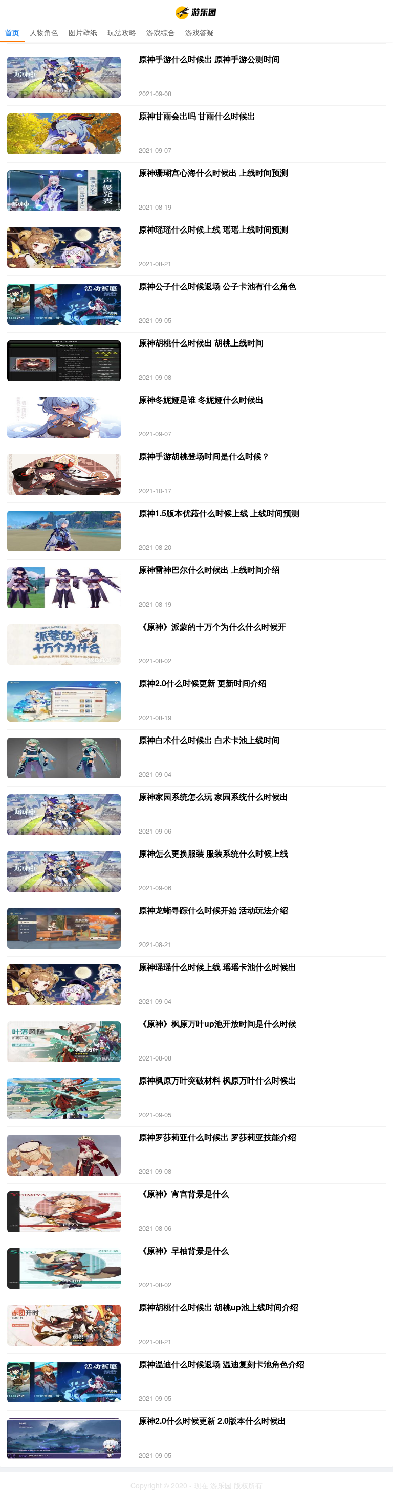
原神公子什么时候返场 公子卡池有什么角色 (217, 286)
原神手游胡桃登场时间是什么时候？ (204, 456)
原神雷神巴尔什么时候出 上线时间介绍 (209, 569)
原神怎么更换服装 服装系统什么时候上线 (213, 853)
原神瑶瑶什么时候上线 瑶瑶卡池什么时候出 (217, 967)
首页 (12, 32)
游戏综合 (160, 32)
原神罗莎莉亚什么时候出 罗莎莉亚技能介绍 (217, 1137)
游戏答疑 (199, 32)
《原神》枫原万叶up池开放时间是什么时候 (217, 1023)
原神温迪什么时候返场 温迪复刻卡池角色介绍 (221, 1364)
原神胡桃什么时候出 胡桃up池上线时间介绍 (218, 1307)
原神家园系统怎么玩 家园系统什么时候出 (213, 796)
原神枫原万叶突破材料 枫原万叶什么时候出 (217, 1080)
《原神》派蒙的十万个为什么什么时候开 (212, 626)
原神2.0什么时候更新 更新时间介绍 (203, 683)
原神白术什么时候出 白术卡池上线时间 (209, 740)
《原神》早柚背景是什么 (184, 1250)
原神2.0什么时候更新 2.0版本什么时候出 (212, 1420)
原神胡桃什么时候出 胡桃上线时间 (201, 343)
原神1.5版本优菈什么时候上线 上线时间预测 (219, 513)
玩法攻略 (121, 32)
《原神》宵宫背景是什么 (184, 1194)
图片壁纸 (83, 32)
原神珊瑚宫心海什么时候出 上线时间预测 (213, 172)
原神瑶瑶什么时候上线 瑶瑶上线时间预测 (213, 229)
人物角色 (44, 32)
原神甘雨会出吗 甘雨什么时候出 (197, 116)
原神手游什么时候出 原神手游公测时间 (209, 59)
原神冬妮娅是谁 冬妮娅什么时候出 (201, 399)
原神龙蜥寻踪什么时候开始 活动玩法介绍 (213, 910)
